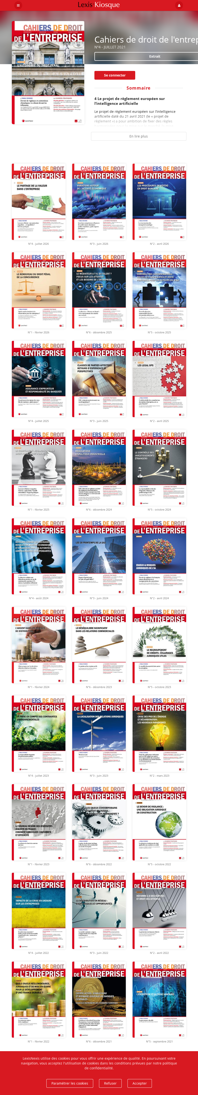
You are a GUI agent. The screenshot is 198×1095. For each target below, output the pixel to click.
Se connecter (115, 75)
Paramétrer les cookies (69, 1083)
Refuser (110, 1083)
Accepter (140, 1083)
